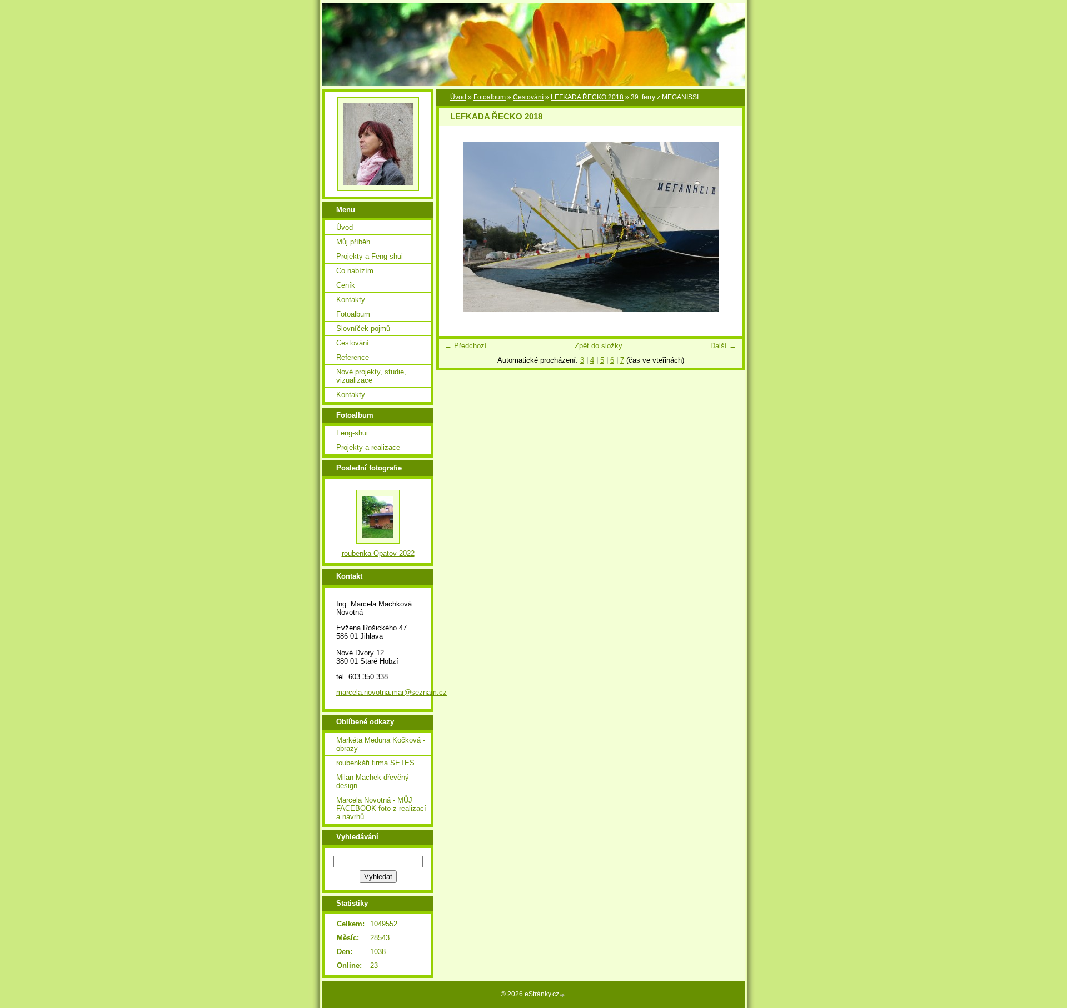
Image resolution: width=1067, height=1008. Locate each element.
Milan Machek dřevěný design (372, 781)
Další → (723, 346)
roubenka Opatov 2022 (378, 553)
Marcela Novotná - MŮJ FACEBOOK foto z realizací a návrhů (381, 808)
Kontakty (350, 299)
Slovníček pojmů (363, 328)
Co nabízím (354, 271)
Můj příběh (353, 242)
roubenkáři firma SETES (375, 763)
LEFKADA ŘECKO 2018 (587, 97)
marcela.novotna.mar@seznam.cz (391, 692)
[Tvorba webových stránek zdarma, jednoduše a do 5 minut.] (563, 994)
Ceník (345, 285)
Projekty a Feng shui (369, 256)
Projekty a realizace (368, 447)
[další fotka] (723, 227)
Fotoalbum (489, 97)
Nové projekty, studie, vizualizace (371, 376)
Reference (352, 357)
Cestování (528, 97)
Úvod (458, 97)
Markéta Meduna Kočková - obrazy (380, 744)
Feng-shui (352, 433)
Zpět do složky (598, 346)
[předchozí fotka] (457, 227)
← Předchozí (466, 346)
